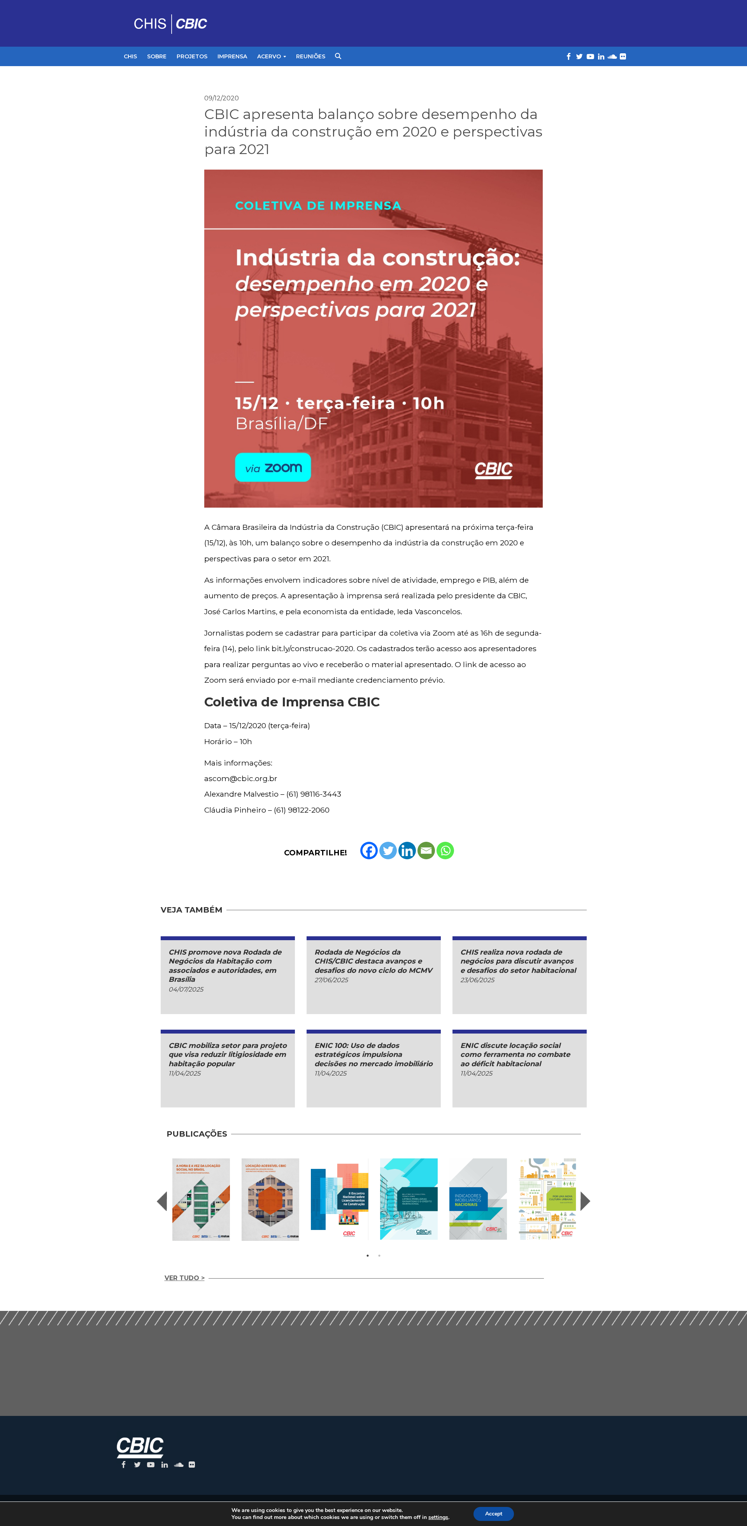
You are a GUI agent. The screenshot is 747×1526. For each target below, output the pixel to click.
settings (438, 1517)
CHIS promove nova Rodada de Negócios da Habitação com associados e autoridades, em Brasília (224, 966)
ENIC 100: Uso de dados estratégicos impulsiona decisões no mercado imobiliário (373, 1054)
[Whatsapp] (445, 850)
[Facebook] (369, 850)
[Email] (426, 850)
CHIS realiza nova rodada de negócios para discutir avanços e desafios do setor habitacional (518, 961)
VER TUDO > (185, 1278)
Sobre (157, 56)
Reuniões (310, 56)
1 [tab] (368, 1256)
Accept (493, 1513)
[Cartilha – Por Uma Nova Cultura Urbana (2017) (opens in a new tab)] (547, 1199)
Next (585, 1201)
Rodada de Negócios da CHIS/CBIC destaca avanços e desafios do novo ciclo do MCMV (373, 961)
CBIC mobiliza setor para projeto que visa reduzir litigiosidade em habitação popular (227, 1054)
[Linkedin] (407, 850)
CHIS (130, 56)
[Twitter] (388, 850)
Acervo (269, 56)
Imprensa (232, 56)
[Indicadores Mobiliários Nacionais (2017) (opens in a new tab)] (478, 1199)
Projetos (192, 56)
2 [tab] (379, 1256)
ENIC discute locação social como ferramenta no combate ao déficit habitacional (515, 1054)
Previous (162, 1201)
